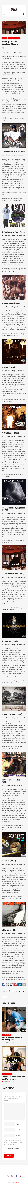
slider (4, 997)
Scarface (16, 38)
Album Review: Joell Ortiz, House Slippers (13, 1038)
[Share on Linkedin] (20, 984)
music (10, 38)
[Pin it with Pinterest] (16, 984)
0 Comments (19, 52)
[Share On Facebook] (9, 991)
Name (18, 1124)
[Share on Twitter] (7, 984)
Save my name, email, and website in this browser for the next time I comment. (13, 1142)
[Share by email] (24, 984)
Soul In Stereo (16, 1182)
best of (4, 38)
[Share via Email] (23, 991)
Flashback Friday (7, 1074)
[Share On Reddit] (19, 991)
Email (18, 1130)
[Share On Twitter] (13, 991)
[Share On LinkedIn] (16, 991)
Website (18, 1135)
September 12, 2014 (9, 1081)
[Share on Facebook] (3, 984)
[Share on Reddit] (12, 984)
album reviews (6, 1034)
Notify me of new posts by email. (14, 1153)
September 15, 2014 (9, 1042)
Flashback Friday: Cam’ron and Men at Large (13, 1078)
